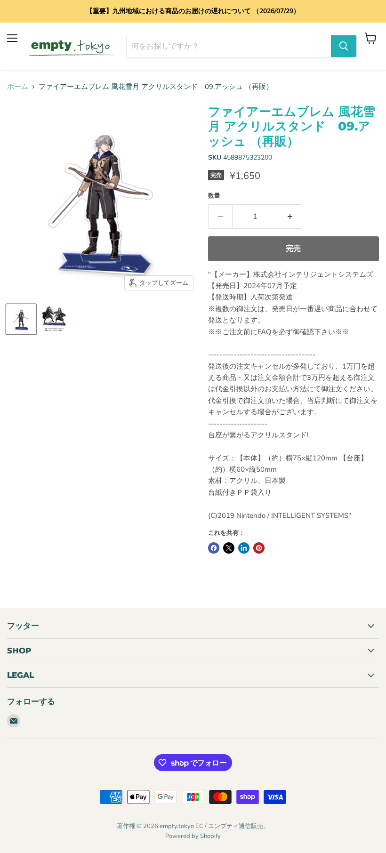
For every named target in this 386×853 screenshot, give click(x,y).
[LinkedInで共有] (243, 548)
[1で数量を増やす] (290, 216)
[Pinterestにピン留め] (259, 548)
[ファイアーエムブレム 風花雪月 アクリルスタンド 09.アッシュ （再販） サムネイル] (21, 319)
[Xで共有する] (228, 548)
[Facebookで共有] (213, 548)
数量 (214, 196)
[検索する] (343, 46)
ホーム (17, 87)
